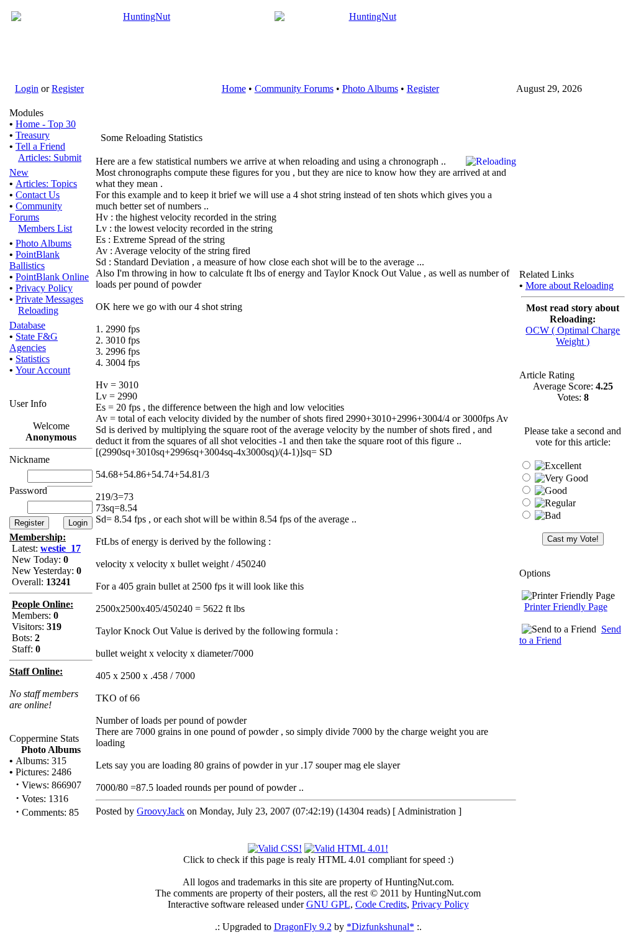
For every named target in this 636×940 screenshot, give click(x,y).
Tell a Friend (40, 146)
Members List (45, 228)
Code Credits (381, 904)
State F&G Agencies (33, 342)
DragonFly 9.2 (303, 926)
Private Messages (49, 299)
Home (234, 88)
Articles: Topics (46, 183)
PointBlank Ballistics (34, 260)
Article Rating (547, 375)
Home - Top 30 (46, 124)
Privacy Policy (44, 288)
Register (68, 88)
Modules (26, 112)
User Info (28, 403)
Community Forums (294, 88)
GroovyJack (160, 811)
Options (534, 573)
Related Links (546, 274)
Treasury (33, 135)
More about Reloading (569, 285)
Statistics (33, 359)
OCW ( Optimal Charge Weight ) (572, 336)
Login (27, 88)
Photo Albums (370, 88)
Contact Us (38, 194)
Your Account (43, 370)
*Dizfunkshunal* (380, 926)
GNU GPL (328, 904)
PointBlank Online (52, 277)
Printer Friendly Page (565, 606)
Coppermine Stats (44, 738)
